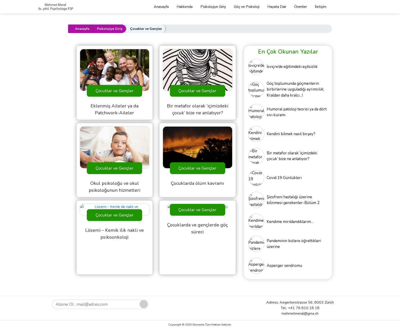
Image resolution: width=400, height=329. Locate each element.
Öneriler (300, 6)
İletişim (320, 6)
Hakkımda (185, 6)
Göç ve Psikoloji (246, 6)
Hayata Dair (276, 6)
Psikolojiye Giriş (213, 6)
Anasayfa (161, 6)
